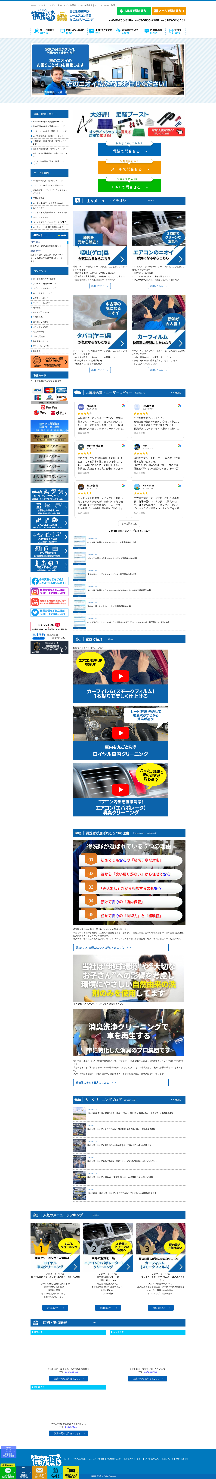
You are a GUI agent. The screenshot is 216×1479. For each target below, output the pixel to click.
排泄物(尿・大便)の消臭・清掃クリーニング (49, 142)
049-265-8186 (71, 1372)
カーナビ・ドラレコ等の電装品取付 (48, 227)
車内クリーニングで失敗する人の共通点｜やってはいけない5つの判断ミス (119, 1145)
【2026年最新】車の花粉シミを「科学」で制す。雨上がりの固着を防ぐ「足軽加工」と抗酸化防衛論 (130, 1113)
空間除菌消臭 (38, 198)
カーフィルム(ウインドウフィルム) (48, 203)
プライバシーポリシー (42, 346)
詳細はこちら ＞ (100, 286)
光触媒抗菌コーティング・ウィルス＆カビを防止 (50, 191)
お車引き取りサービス (44, 312)
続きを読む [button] (83, 433)
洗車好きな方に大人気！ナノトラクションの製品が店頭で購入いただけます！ (47, 258)
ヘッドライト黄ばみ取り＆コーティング (50, 212)
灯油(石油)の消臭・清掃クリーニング (49, 126)
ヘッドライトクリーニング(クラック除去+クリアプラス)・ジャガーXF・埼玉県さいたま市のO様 (128, 622)
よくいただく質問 (40, 327)
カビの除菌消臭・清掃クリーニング (49, 136)
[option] (108, 69)
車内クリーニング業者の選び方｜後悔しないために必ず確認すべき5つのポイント (122, 1161)
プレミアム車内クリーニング (45, 283)
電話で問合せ (39, 331)
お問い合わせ (167, 1459)
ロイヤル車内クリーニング (44, 279)
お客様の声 (128, 1459)
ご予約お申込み (152, 1459)
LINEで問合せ (40, 336)
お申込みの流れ (79, 1459)
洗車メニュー (38, 208)
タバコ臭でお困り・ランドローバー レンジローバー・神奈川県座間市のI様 (119, 590)
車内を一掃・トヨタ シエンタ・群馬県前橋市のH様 (109, 606)
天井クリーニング (44, 298)
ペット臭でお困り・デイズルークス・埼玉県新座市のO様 (111, 542)
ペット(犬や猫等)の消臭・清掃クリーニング (49, 162)
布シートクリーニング (44, 293)
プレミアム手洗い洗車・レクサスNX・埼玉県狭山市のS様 (112, 558)
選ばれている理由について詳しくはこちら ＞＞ (104, 947)
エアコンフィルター (44, 303)
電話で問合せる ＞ (130, 148)
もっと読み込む (129, 523)
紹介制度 (36, 308)
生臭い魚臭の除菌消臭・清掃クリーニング (50, 155)
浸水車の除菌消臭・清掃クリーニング (49, 149)
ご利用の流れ (38, 317)
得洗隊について (114, 1459)
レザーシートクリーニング (44, 288)
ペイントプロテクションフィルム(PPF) (49, 222)
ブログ (139, 1459)
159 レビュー (143, 530)
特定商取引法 (182, 1459)
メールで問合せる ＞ (130, 166)
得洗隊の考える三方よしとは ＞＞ (96, 1082)
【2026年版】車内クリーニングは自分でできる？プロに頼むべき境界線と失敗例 (121, 1193)
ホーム (66, 1459)
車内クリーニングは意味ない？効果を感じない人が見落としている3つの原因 (120, 1177)
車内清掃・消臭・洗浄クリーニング (48, 181)
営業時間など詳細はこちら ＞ (69, 1378)
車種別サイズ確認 (40, 322)
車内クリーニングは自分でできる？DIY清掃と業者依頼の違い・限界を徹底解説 (121, 1129)
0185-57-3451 (71, 1427)
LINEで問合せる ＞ (130, 184)
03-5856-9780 (150, 1372)
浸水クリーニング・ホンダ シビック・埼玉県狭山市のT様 (111, 574)
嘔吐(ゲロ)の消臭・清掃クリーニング (49, 122)
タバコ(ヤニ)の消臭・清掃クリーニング (49, 131)
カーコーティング (40, 217)
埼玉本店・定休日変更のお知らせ (46, 246)
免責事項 (36, 351)
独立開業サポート (40, 341)
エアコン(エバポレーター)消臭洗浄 (48, 185)
